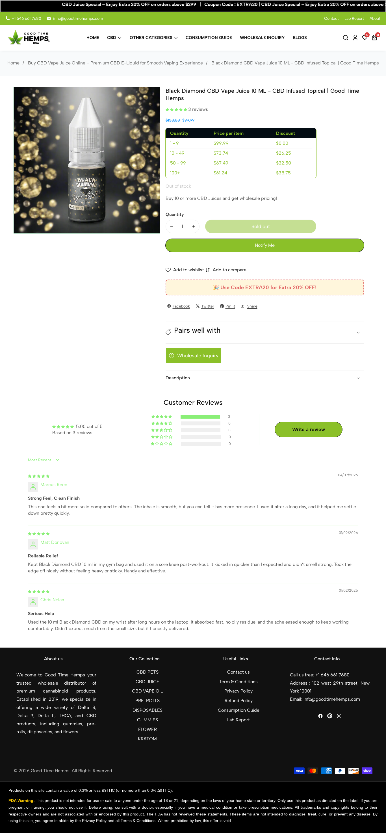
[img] (38, 476)
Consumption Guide (238, 710)
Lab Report (354, 18)
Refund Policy (239, 700)
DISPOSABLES (147, 710)
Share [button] (252, 306)
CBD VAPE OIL (147, 691)
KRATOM (147, 738)
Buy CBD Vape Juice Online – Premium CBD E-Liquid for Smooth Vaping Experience (115, 63)
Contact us (238, 672)
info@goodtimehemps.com (78, 18)
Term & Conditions (238, 681)
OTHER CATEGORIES (151, 37)
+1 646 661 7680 (26, 18)
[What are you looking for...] (346, 37)
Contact (331, 18)
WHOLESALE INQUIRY (262, 37)
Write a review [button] (308, 429)
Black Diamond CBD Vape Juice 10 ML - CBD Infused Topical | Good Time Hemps (295, 63)
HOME (92, 37)
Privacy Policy (238, 691)
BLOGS (300, 37)
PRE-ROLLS (147, 700)
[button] (177, 109)
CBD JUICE (147, 681)
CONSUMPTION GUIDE (209, 37)
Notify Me (265, 245)
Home (13, 63)
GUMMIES (147, 719)
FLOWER (147, 729)
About (375, 18)
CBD (111, 37)
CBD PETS (147, 672)
